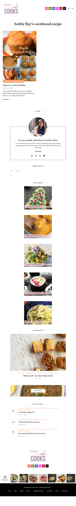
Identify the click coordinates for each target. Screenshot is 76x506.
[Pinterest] (60, 8)
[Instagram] (57, 8)
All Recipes (7, 81)
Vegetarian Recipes (17, 81)
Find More (38, 151)
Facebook (32, 155)
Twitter (36, 155)
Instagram (40, 155)
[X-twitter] (64, 8)
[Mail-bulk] (50, 8)
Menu (72, 8)
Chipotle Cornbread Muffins (14, 85)
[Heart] (46, 8)
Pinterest (44, 155)
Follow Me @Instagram (5, 479)
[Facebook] (53, 8)
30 (12, 88)
